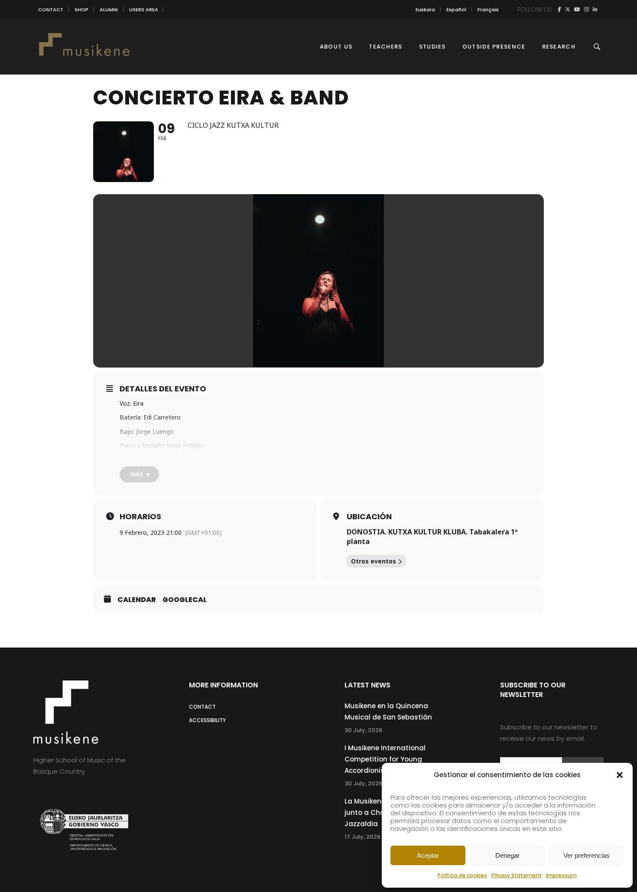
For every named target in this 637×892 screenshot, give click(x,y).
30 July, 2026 (363, 730)
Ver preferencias (586, 855)
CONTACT (50, 9)
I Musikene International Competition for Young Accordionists (385, 759)
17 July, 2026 (362, 837)
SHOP (81, 9)
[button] (619, 775)
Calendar (136, 600)
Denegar (507, 855)
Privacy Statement (516, 875)
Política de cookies (462, 875)
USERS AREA (143, 9)
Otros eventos (373, 561)
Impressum (561, 875)
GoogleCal (184, 600)
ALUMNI (109, 9)
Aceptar (428, 855)
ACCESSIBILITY (207, 720)
